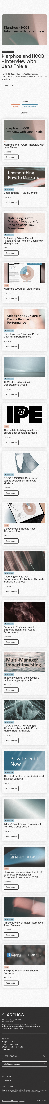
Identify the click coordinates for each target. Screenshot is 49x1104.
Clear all (24, 113)
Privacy (21, 1101)
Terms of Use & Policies (10, 1101)
